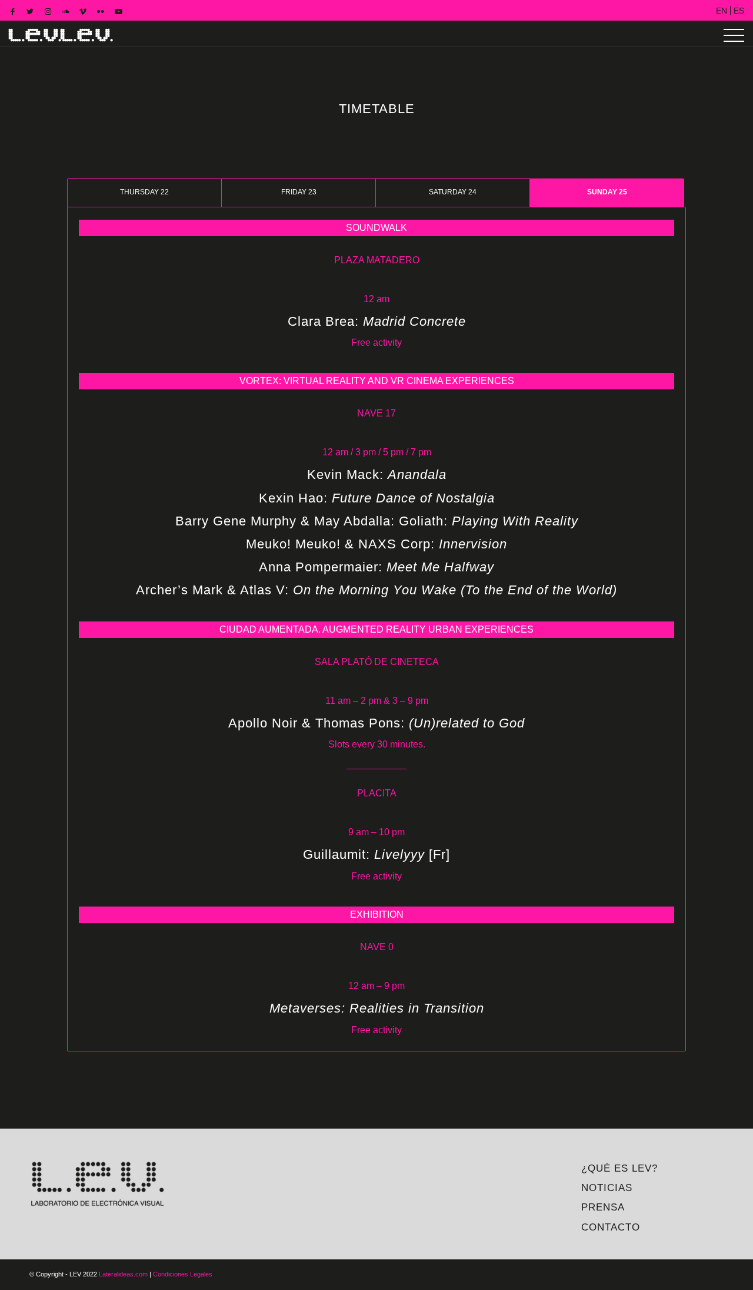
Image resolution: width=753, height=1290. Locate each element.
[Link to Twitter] (30, 12)
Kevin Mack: (377, 474)
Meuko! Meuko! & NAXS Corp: (376, 544)
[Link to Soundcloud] (65, 12)
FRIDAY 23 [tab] (298, 192)
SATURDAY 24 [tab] (453, 192)
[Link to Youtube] (118, 12)
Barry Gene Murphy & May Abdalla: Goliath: (376, 521)
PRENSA (603, 1207)
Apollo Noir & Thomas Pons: (376, 723)
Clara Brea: (377, 321)
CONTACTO (610, 1227)
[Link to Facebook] (12, 12)
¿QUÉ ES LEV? (619, 1168)
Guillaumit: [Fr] (376, 854)
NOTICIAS (606, 1187)
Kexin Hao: (377, 498)
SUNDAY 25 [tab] (607, 192)
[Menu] (734, 35)
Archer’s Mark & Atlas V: (376, 590)
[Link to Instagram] (47, 12)
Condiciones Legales (182, 1274)
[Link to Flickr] (100, 12)
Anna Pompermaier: (376, 567)
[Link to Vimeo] (83, 12)
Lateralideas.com (123, 1274)
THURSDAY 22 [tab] (144, 192)
